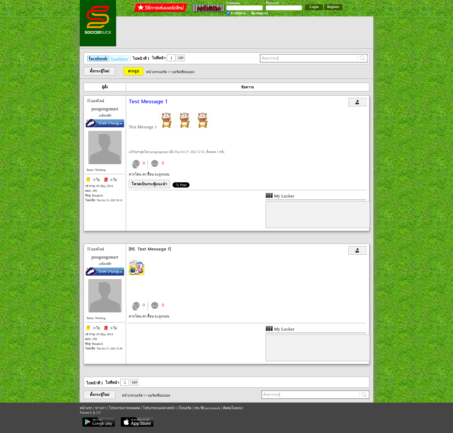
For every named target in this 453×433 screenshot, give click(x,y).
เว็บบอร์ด (184, 408)
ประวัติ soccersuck (207, 408)
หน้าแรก (86, 408)
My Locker (283, 196)
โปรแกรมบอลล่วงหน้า (159, 408)
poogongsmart (104, 108)
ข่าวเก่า (100, 408)
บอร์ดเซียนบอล (183, 72)
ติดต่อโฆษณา (233, 408)
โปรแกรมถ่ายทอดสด (124, 408)
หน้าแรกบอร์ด (156, 72)
